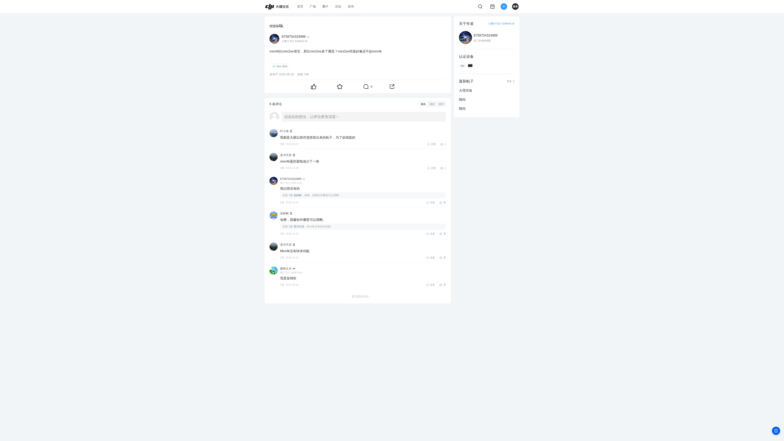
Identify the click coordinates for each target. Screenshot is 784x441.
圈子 (325, 6)
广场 (313, 6)
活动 (338, 6)
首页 (300, 6)
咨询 (351, 6)
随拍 (462, 99)
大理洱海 (465, 90)
